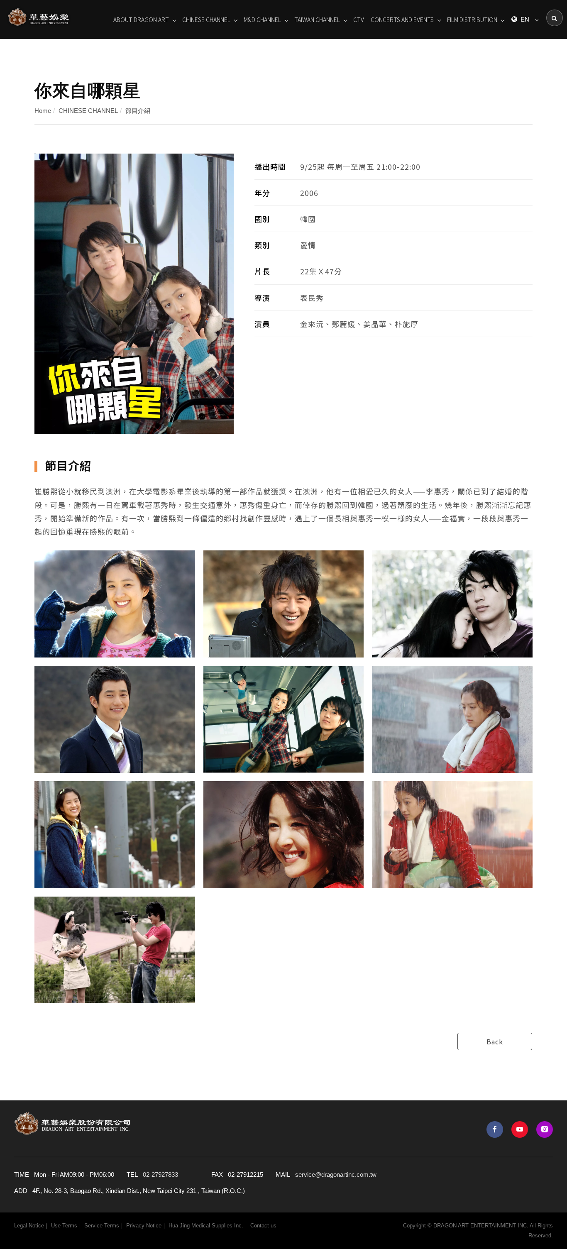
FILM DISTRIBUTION (472, 19)
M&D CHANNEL (262, 19)
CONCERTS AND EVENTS (402, 19)
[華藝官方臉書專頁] (494, 1129)
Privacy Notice (143, 1225)
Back (494, 1041)
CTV (358, 19)
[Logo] (38, 16)
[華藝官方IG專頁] (544, 1129)
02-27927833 (160, 1174)
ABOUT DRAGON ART (141, 19)
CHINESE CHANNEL (206, 19)
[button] (554, 18)
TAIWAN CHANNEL (317, 19)
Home (42, 110)
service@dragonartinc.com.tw (335, 1174)
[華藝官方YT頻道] (519, 1129)
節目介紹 (137, 110)
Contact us (263, 1225)
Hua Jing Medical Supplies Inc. (206, 1225)
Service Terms (101, 1225)
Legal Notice (29, 1225)
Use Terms (64, 1225)
